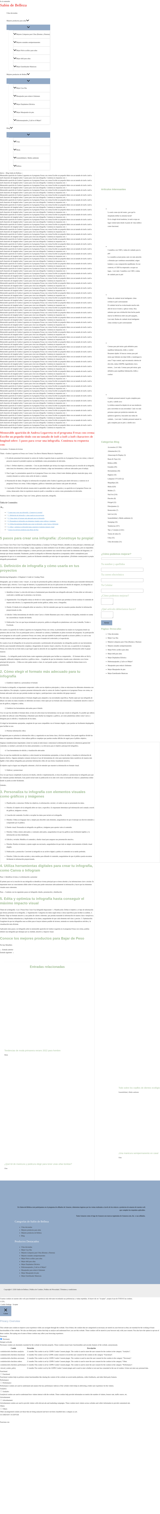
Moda (6, 1055)
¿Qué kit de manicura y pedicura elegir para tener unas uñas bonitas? (38, 1164)
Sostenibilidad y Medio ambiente (129, 1092)
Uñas (5, 1168)
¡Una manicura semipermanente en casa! (139, 1153)
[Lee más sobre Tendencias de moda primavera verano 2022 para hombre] (60, 1046)
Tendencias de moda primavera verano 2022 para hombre (32, 1050)
